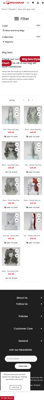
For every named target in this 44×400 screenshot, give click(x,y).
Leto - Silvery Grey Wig (33, 165)
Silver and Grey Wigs (14, 30)
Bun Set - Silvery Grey (11, 236)
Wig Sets (9, 42)
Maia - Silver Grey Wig (11, 200)
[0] (43, 3)
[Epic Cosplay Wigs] (15, 3)
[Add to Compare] (17, 114)
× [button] (29, 370)
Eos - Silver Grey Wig (11, 129)
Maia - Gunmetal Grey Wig (12, 271)
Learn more (15, 387)
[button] (18, 398)
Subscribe (23, 366)
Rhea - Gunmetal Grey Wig (12, 165)
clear (38, 25)
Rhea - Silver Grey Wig (33, 129)
